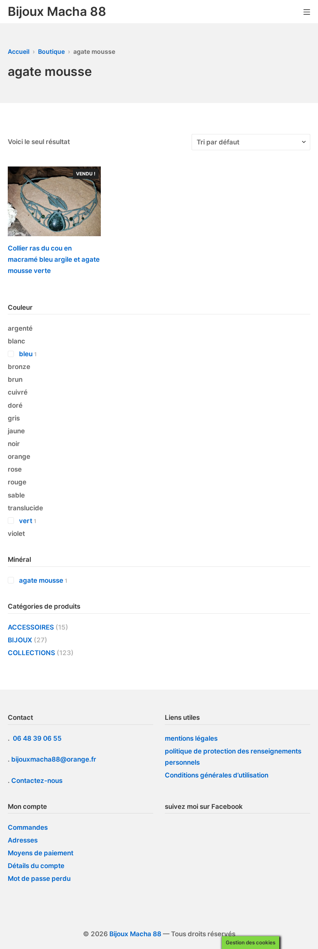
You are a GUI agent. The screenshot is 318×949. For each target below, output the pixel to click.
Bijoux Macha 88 (135, 934)
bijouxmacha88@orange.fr (54, 759)
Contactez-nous (36, 780)
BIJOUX (20, 640)
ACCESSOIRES (31, 627)
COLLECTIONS (31, 653)
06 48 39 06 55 (38, 738)
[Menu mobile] (306, 11)
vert (25, 521)
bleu (26, 354)
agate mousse (41, 580)
